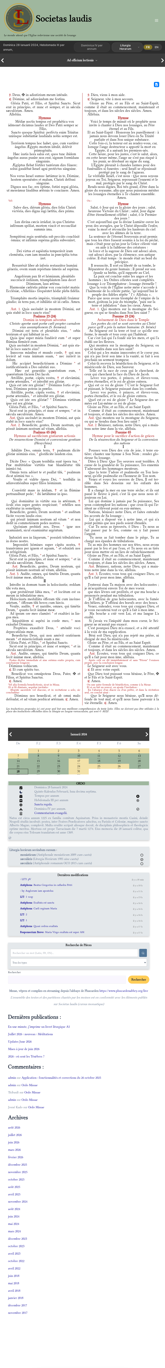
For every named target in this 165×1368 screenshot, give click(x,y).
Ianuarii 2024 (79, 734)
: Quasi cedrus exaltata (39, 926)
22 (38, 766)
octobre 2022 (16, 1261)
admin (12, 1078)
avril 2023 (14, 1253)
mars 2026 (14, 1150)
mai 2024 (13, 1224)
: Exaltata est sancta (37, 902)
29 (38, 771)
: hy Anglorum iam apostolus (36, 890)
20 (139, 761)
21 (18, 766)
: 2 (23, 914)
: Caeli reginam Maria (38, 908)
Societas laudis (64, 18)
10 (78, 755)
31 (78, 771)
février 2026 (15, 1157)
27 (139, 766)
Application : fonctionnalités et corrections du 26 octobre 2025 (61, 1078)
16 (58, 761)
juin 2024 (13, 1216)
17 (78, 761)
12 (119, 755)
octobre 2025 (16, 1179)
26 (119, 766)
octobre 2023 (16, 1246)
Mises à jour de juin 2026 (23, 1049)
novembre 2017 (17, 1313)
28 (18, 771)
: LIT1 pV (25, 879)
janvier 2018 (15, 1298)
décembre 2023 (17, 1239)
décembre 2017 (17, 1305)
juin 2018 (13, 1276)
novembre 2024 (17, 1201)
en (157, 47)
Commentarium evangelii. (50, 813)
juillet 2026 (15, 1135)
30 (58, 771)
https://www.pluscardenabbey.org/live (123, 991)
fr (148, 47)
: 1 (23, 920)
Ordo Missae (30, 1085)
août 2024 (14, 1209)
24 (78, 766)
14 (18, 761)
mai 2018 (13, 1283)
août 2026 (14, 1127)
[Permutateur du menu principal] (156, 20)
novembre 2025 (17, 1172)
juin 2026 (13, 1142)
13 (139, 755)
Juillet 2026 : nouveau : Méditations (30, 1034)
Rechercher (14, 972)
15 (38, 761)
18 (98, 761)
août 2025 (14, 1187)
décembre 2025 (17, 1164)
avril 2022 (14, 1268)
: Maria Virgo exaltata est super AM (52, 932)
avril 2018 (14, 1291)
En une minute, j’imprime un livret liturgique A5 (39, 1027)
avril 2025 (14, 1194)
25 (98, 766)
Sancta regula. (43, 804)
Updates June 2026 (20, 1041)
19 (119, 761)
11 (98, 755)
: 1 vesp (26, 896)
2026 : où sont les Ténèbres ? (26, 1056)
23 (58, 766)
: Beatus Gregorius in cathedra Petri (46, 884)
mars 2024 (14, 1231)
